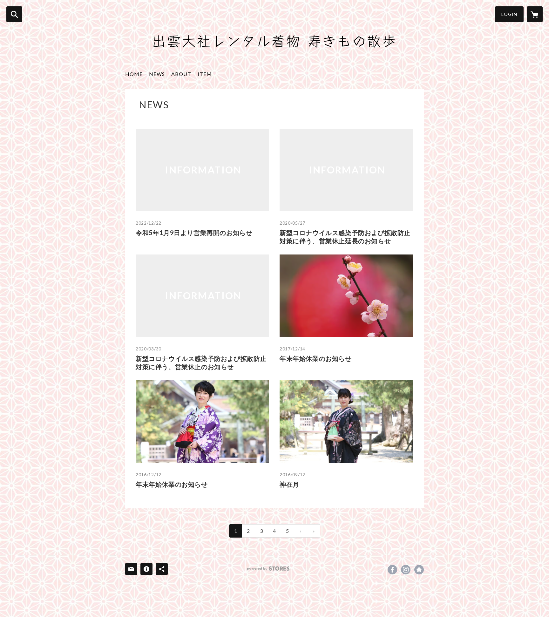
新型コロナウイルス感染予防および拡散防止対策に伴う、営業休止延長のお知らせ (345, 237)
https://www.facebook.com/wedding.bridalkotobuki (392, 569)
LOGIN (509, 14)
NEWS (157, 74)
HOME (134, 74)
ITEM (205, 74)
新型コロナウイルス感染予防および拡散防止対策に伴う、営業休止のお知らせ (201, 362)
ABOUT (181, 74)
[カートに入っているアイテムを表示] (535, 14)
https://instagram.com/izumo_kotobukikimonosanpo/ (405, 569)
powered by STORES (268, 568)
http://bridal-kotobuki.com (419, 569)
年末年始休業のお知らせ (316, 358)
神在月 (289, 484)
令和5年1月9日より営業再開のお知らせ (194, 232)
